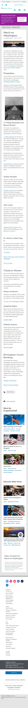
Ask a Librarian (9, 593)
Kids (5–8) (10, 543)
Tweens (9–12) (7, 545)
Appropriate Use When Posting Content (13, 566)
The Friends (9, 644)
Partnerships (9, 642)
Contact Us (9, 591)
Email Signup (9, 603)
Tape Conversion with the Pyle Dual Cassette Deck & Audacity (13, 518)
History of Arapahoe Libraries (11, 610)
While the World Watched (11, 385)
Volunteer (8, 646)
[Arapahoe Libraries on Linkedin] (18, 581)
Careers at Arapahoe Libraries (11, 640)
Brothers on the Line (9, 190)
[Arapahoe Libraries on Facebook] (7, 581)
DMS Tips (18, 523)
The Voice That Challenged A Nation (14, 301)
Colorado (18, 429)
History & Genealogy (9, 470)
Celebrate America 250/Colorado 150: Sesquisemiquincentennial (14, 540)
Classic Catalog (10, 629)
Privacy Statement (18, 685)
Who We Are (9, 608)
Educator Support (8, 472)
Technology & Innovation (14, 521)
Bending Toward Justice (10, 380)
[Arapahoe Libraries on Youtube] (14, 581)
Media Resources (10, 617)
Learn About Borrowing (12, 625)
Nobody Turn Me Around (10, 85)
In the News (9, 619)
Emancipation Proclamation (16, 66)
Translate (24, 1)
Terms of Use (8, 685)
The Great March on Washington (14, 79)
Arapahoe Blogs (6, 27)
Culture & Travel (12, 450)
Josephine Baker (8, 320)
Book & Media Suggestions (9, 597)
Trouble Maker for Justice (10, 164)
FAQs (7, 623)
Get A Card (9, 595)
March (16, 223)
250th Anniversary (16, 545)
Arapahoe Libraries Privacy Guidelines (15, 680)
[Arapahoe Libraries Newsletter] (7, 585)
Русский (8, 655)
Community (6, 431)
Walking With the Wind (10, 227)
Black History (10, 392)
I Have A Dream (8, 263)
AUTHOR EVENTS (22, 19)
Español (8, 653)
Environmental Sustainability (9, 633)
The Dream (7, 252)
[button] (2, 5)
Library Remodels (10, 631)
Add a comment (10, 401)
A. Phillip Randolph (9, 137)
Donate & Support (11, 648)
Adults (5, 450)
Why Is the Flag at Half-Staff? (13, 426)
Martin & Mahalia (8, 347)
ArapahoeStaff (16, 27)
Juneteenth (7, 466)
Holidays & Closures (11, 627)
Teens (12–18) (16, 543)
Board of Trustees (10, 615)
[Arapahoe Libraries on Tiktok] (22, 581)
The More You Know (15, 431)
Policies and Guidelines (12, 613)
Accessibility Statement (13, 687)
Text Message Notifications (9, 600)
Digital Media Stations (13, 501)
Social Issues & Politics (9, 429)
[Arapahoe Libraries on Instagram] (11, 581)
